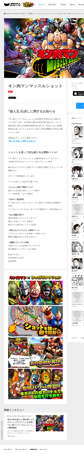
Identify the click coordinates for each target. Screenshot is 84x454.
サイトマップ (43, 449)
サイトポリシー (8, 449)
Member (52, 5)
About (72, 5)
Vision (63, 5)
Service (16, 13)
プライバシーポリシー (21, 449)
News (32, 5)
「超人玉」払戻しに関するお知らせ (22, 141)
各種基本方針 (33, 449)
